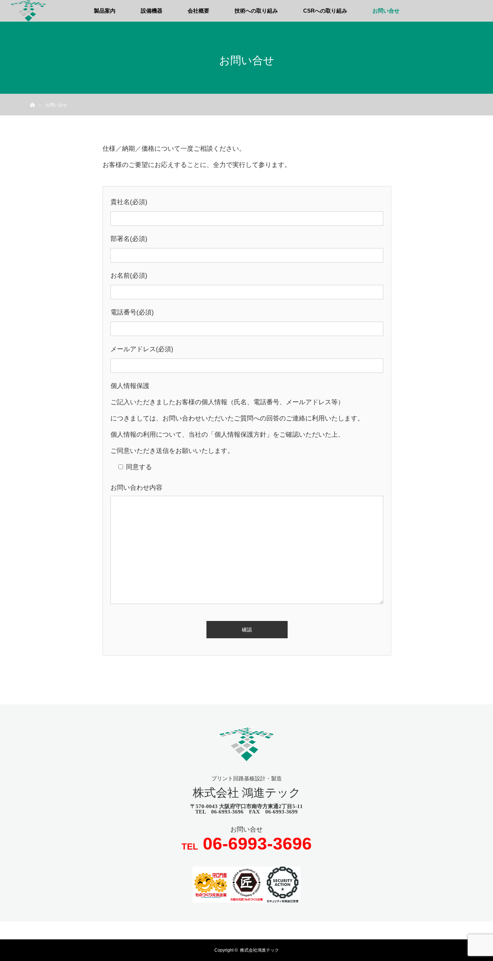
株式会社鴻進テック (259, 950)
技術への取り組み (256, 11)
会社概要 (198, 11)
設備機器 (151, 11)
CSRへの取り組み (325, 11)
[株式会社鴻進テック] (246, 756)
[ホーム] (32, 96)
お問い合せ (386, 11)
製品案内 (104, 11)
